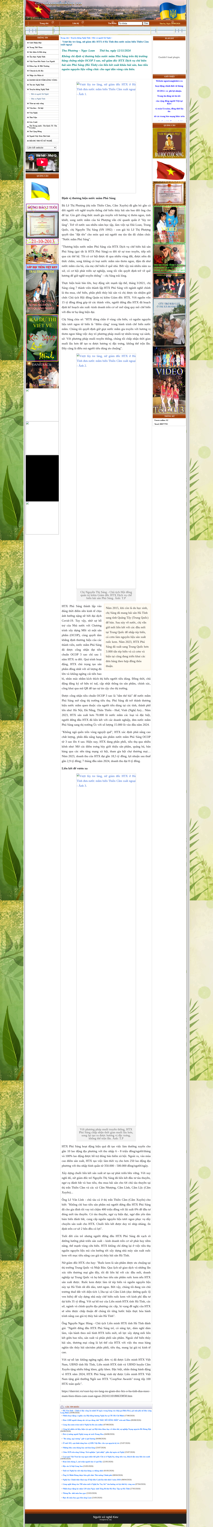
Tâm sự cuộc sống (36, 103)
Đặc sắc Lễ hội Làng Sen (72, 1466)
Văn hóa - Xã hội (36, 108)
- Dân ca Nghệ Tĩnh (37, 99)
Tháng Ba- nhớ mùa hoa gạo (74, 1493)
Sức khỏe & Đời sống (37, 52)
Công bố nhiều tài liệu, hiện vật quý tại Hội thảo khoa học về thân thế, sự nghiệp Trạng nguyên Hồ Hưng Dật (106, 1429)
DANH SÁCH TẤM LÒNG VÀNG (43, 80)
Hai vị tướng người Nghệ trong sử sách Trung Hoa (83, 1434)
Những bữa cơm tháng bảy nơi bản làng (78, 1448)
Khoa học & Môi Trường (39, 66)
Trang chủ (44, 23)
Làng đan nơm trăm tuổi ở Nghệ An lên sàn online (82, 1425)
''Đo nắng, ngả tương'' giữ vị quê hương (78, 1439)
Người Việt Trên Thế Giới (39, 136)
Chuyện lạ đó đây (36, 71)
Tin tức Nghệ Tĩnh (36, 85)
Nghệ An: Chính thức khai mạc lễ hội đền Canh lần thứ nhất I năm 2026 (91, 1480)
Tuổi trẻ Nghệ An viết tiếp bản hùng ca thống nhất (82, 1471)
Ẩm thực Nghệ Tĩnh (37, 57)
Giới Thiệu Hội (35, 43)
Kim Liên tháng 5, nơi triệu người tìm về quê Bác (82, 1462)
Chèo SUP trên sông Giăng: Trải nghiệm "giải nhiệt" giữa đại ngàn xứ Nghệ (93, 1452)
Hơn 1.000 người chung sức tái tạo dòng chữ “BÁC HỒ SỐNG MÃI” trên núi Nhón (96, 1420)
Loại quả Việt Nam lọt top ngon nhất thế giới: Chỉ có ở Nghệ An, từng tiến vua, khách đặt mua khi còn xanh (106, 1457)
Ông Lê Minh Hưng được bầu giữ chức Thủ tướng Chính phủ (87, 1475)
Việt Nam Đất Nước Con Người (42, 61)
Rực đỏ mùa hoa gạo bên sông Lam (76, 1498)
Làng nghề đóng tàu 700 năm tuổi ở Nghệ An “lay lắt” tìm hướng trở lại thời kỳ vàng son (98, 1484)
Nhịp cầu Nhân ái (36, 75)
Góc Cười (33, 122)
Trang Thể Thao (35, 47)
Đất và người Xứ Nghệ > (102, 38)
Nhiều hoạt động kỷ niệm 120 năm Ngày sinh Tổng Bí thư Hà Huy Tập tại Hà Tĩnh (96, 1489)
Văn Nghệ (33, 113)
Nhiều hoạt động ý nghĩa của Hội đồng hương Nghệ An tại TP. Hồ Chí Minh (93, 1416)
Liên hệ (76, 23)
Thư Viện (33, 117)
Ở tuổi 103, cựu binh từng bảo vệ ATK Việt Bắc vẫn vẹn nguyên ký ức (90, 1443)
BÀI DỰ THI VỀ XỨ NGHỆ (40, 141)
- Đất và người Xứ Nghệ (39, 94)
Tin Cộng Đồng (35, 131)
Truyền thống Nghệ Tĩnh (39, 89)
